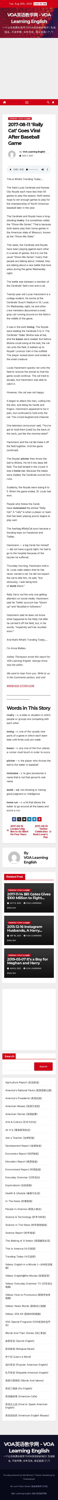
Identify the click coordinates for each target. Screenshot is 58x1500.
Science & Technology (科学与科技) (25, 1216)
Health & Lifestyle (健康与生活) (22, 1193)
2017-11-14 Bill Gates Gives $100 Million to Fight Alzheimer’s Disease (28, 898)
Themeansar (29, 1479)
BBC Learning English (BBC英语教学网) (29, 1493)
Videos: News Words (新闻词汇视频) (25, 1305)
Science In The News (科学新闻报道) (26, 1224)
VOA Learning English (34, 151)
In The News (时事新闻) (19, 1201)
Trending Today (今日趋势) (20, 118)
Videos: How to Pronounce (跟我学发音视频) (27, 1296)
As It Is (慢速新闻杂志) (17, 1129)
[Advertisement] (29, 68)
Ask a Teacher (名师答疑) (20, 1137)
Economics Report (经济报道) (22, 1153)
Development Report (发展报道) (23, 1145)
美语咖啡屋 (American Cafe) (21, 1396)
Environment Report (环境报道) (23, 1169)
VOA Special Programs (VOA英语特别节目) (27, 1323)
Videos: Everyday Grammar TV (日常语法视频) (28, 1285)
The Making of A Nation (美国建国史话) (27, 1240)
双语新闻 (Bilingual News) (20, 1348)
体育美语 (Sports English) (19, 1340)
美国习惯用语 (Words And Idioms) (24, 1380)
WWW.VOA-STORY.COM (20, 685)
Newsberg (47, 1475)
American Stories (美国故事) (21, 1114)
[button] (48, 102)
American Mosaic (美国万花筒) (22, 1106)
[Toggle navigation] (27, 102)
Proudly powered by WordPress (18, 1475)
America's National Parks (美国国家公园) (28, 1090)
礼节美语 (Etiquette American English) (26, 1372)
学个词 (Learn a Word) (18, 1356)
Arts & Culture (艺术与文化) (20, 1121)
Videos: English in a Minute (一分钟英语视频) (28, 1266)
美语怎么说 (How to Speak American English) (26, 1406)
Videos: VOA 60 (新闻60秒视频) (23, 1313)
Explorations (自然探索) (18, 1185)
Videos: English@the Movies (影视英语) (27, 1275)
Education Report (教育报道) (21, 1161)
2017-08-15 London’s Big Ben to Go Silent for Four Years (19, 830)
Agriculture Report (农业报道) (22, 1082)
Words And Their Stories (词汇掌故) (25, 1333)
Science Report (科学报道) (20, 1232)
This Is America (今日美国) (20, 1248)
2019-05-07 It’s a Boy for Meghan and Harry (27, 961)
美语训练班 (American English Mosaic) (27, 1415)
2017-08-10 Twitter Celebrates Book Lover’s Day (40, 832)
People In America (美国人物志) (23, 1209)
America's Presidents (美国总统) (23, 1098)
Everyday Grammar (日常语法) (22, 1177)
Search (9, 1056)
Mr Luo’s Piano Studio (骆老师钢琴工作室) (29, 1486)
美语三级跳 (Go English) (18, 1388)
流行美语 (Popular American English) (26, 1364)
